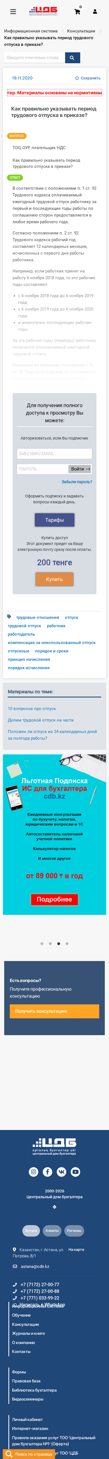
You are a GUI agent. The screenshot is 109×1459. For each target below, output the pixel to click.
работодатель (21, 634)
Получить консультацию (41, 1011)
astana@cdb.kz (34, 1266)
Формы (19, 1372)
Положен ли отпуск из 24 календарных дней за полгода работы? (52, 735)
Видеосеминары (27, 1399)
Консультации (25, 1324)
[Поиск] (72, 57)
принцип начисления (29, 659)
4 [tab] (67, 944)
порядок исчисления (28, 667)
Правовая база (26, 1380)
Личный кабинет (27, 1419)
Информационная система (37, 1306)
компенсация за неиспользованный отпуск (52, 642)
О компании (23, 1342)
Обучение (21, 1315)
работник (56, 625)
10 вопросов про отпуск (32, 708)
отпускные (18, 651)
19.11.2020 (22, 78)
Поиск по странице (33, 1454)
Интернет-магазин (30, 1428)
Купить (54, 579)
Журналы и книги (28, 1333)
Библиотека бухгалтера (34, 1390)
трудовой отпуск (24, 625)
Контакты (21, 1351)
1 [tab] (42, 944)
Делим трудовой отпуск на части (41, 720)
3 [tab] (58, 944)
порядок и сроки (51, 651)
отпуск (71, 617)
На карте (76, 1249)
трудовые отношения (37, 617)
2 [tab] (50, 944)
